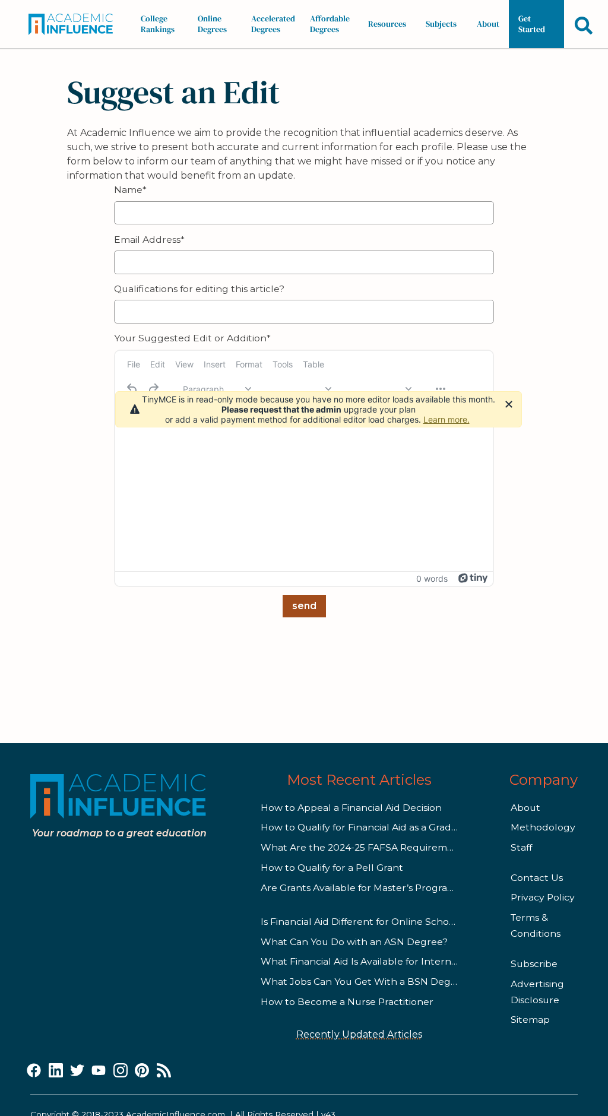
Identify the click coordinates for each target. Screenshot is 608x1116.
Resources (387, 24)
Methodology (543, 827)
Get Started (531, 23)
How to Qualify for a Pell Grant (332, 867)
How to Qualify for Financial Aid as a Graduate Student (388, 827)
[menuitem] (133, 364)
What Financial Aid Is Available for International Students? (398, 961)
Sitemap (530, 1019)
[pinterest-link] (141, 1071)
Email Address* (149, 239)
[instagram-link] (120, 1071)
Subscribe (534, 963)
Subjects (441, 24)
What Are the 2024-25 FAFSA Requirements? (367, 847)
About (488, 24)
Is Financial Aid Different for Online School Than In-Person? (399, 921)
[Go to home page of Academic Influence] (74, 24)
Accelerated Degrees (273, 23)
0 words (432, 578)
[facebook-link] (33, 1071)
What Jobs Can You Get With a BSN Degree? (366, 981)
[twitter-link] (77, 1071)
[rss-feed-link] (163, 1071)
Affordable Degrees (330, 23)
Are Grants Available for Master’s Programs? (363, 887)
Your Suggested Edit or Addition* (192, 338)
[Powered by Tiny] (473, 578)
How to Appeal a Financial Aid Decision (351, 807)
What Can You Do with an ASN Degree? (354, 941)
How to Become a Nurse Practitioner (347, 1001)
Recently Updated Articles (359, 1034)
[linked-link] (55, 1071)
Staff (521, 847)
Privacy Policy (543, 897)
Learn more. (446, 419)
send (304, 605)
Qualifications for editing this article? (199, 288)
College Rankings (158, 23)
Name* (130, 189)
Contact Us (537, 877)
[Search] (584, 25)
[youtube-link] (98, 1071)
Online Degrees (212, 23)
